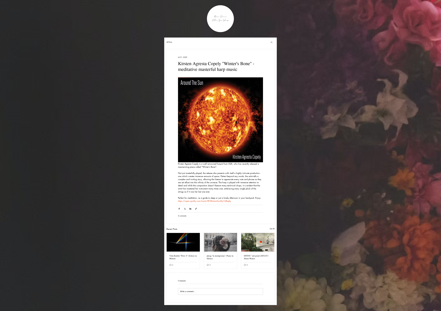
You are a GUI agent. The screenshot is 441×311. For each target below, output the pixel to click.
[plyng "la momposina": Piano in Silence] (220, 242)
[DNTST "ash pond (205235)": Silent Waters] (257, 242)
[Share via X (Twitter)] (185, 209)
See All (272, 229)
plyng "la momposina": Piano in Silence (220, 257)
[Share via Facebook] (179, 209)
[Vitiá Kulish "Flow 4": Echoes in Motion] (183, 242)
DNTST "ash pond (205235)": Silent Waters (256, 257)
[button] (271, 42)
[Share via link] (196, 209)
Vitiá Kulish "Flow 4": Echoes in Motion (183, 257)
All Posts (169, 42)
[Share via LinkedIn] (190, 209)
